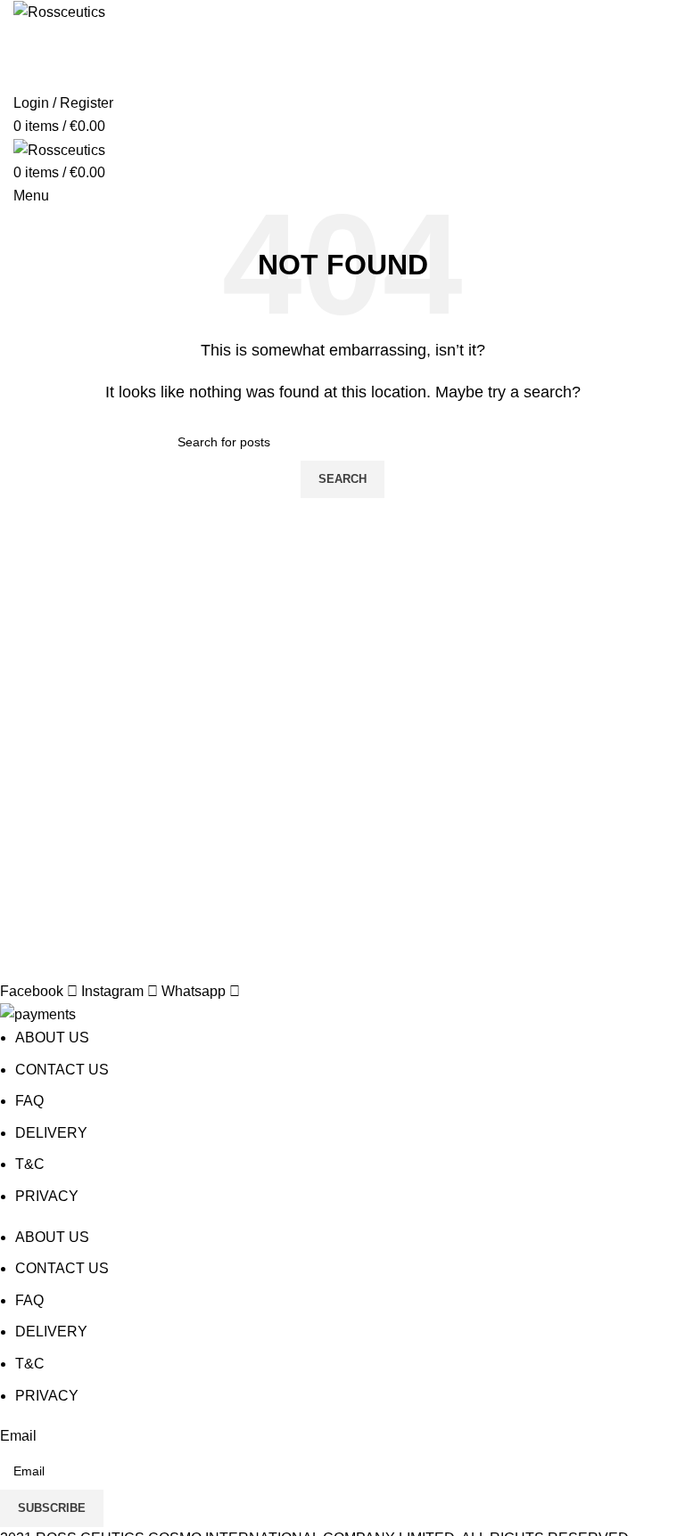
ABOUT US (52, 1037)
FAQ (29, 1100)
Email (18, 1435)
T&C (30, 1164)
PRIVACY (46, 1196)
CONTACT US (62, 1069)
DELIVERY (51, 1132)
